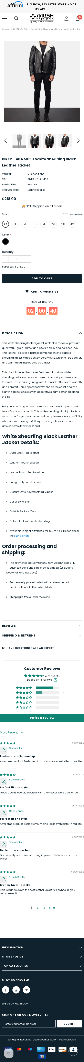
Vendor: (7, 174)
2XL (53, 224)
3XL (63, 224)
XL (44, 224)
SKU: (4, 179)
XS (5, 224)
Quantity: (8, 252)
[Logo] (42, 18)
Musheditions (36, 174)
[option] (42, 81)
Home (5, 29)
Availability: (9, 184)
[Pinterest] (26, 989)
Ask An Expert (43, 648)
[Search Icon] (16, 18)
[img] (7, 743)
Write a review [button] (42, 717)
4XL (72, 224)
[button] (24, 688)
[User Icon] (66, 18)
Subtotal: (8, 266)
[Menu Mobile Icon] (4, 18)
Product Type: (10, 190)
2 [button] (38, 908)
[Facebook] (5, 989)
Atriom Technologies (63, 1039)
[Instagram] (16, 989)
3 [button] (44, 908)
